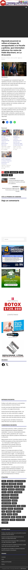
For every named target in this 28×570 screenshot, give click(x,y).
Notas (23, 506)
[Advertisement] (14, 23)
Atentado (4, 484)
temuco (19, 517)
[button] (26, 7)
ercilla (4, 492)
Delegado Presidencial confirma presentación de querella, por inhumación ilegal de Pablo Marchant (18, 140)
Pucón (4, 514)
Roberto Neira (6, 517)
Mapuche (14, 500)
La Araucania (14, 172)
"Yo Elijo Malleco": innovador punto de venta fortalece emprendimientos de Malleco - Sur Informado (12, 468)
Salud (13, 517)
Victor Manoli (20, 519)
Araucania (10, 481)
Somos (3, 564)
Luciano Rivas (14, 497)
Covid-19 (16, 486)
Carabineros (12, 484)
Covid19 (23, 486)
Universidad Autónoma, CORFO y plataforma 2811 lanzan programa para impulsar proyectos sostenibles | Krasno (13, 430)
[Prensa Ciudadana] (14, 5)
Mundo (14, 503)
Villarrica (4, 522)
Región (15, 514)
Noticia (4, 508)
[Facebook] (3, 364)
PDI (14, 511)
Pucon (18, 511)
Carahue (20, 484)
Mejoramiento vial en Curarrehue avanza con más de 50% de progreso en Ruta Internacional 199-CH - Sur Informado (14, 441)
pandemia (8, 511)
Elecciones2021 (20, 489)
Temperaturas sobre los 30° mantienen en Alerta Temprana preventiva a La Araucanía (6, 160)
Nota (21, 172)
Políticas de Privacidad (6, 561)
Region (9, 514)
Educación (11, 489)
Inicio (2, 559)
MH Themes (23, 568)
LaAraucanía (5, 497)
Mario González (6, 503)
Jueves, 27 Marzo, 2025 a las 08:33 (10, 58)
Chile (6, 172)
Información (18, 492)
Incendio (10, 492)
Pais (11, 175)
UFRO (24, 517)
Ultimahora (5, 519)
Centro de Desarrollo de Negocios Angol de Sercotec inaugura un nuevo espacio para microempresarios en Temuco (13, 472)
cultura (4, 489)
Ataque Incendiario (20, 481)
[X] (7, 364)
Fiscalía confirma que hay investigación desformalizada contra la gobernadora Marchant (5, 140)
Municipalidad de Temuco (8, 506)
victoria (12, 519)
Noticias (5, 175)
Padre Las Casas (18, 508)
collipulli (9, 486)
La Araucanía (14, 495)
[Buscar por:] (14, 239)
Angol (4, 481)
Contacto (3, 557)
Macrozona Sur (6, 500)
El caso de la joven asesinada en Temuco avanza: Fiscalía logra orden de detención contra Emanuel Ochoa (13, 461)
